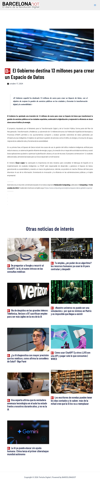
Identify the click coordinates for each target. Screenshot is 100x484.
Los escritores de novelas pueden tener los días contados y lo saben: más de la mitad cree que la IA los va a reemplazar (71, 400)
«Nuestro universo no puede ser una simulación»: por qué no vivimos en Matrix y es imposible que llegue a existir (71, 310)
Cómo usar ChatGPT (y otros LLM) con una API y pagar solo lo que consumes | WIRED (70, 355)
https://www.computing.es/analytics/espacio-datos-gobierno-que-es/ (68, 188)
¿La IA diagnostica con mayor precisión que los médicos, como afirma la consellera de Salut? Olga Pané (28, 358)
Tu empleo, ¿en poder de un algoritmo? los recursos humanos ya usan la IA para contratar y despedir (71, 266)
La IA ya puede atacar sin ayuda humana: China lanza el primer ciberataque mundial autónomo (28, 451)
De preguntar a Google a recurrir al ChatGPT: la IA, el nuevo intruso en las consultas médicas (25, 268)
